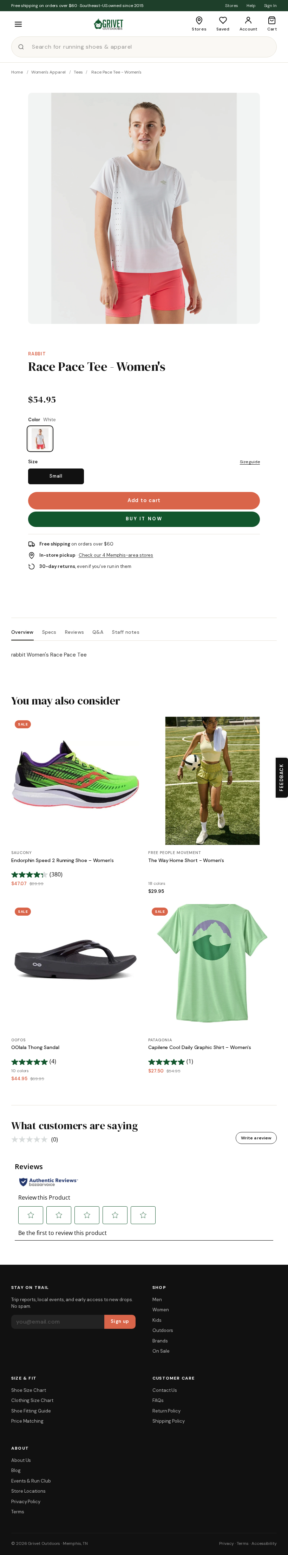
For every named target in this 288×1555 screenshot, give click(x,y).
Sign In (270, 5)
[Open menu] (18, 24)
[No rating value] (31, 1139)
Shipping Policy (168, 1421)
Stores (231, 5)
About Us (21, 1460)
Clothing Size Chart (32, 1400)
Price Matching (27, 1421)
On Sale (160, 1351)
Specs (49, 632)
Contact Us (164, 1390)
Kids (157, 1320)
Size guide (250, 462)
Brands (160, 1341)
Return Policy (166, 1411)
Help (251, 5)
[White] (40, 439)
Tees (78, 72)
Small (56, 476)
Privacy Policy (25, 1502)
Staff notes (125, 632)
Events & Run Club (31, 1481)
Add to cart (144, 500)
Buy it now (144, 519)
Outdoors (162, 1330)
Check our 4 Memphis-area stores (116, 555)
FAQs (158, 1400)
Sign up (120, 1321)
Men (157, 1300)
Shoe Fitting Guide (31, 1411)
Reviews (74, 632)
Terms (17, 1512)
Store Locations (28, 1491)
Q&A (98, 632)
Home (17, 72)
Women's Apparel (48, 72)
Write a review (256, 1138)
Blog (16, 1470)
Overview (22, 632)
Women (160, 1310)
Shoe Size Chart (28, 1390)
